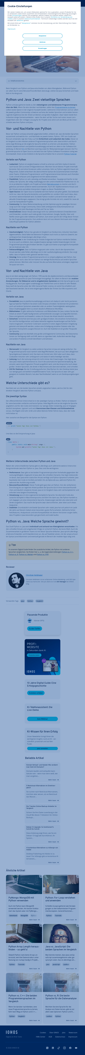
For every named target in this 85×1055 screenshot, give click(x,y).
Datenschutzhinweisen (32, 19)
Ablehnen (42, 42)
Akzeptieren (26, 23)
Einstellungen (17, 15)
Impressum (11, 29)
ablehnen (20, 20)
